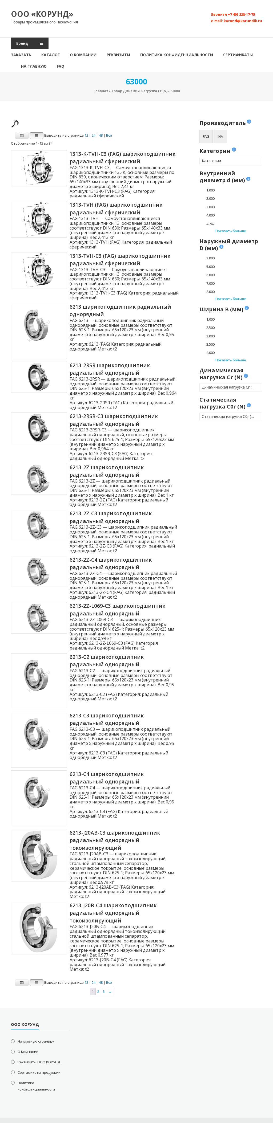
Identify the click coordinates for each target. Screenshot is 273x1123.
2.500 (210, 327)
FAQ (60, 66)
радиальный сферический (97, 196)
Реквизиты (118, 54)
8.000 (210, 291)
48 (101, 135)
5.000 (210, 266)
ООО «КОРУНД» (42, 14)
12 (86, 135)
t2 (115, 349)
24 (93, 135)
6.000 (210, 274)
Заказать (21, 54)
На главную (34, 66)
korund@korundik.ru (243, 20)
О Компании (83, 54)
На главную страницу (36, 1041)
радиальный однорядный (97, 458)
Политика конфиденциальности (176, 54)
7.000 (210, 283)
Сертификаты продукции (39, 1072)
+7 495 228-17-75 (241, 14)
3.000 (210, 207)
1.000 (210, 190)
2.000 (210, 198)
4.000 (210, 215)
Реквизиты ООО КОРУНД (39, 1062)
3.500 (210, 344)
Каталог (50, 54)
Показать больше (230, 230)
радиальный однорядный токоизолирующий (118, 892)
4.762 (210, 223)
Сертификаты (238, 54)
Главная (101, 90)
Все (109, 135)
